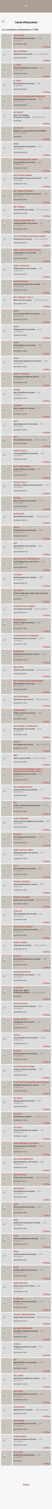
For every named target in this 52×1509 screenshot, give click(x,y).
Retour (26, 1484)
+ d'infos (46, 47)
